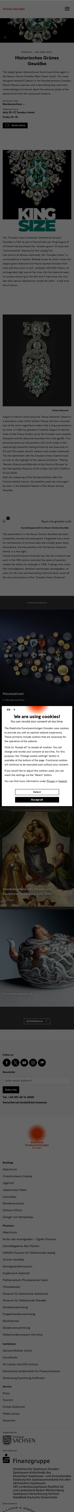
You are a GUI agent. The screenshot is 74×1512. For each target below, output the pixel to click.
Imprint (63, 781)
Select (37, 792)
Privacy (51, 781)
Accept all (37, 799)
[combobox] (10, 710)
